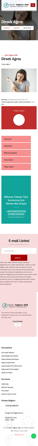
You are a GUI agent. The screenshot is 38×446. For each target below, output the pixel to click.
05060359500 (16, 214)
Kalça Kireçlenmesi (8, 362)
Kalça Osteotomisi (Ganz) (10, 359)
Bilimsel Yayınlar (7, 387)
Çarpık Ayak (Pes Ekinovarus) (11, 366)
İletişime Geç (19, 434)
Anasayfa (7, 28)
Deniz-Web (23, 431)
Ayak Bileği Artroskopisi (9, 356)
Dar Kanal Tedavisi (7, 352)
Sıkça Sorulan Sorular (8, 394)
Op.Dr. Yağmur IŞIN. (15, 428)
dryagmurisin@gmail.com (16, 217)
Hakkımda (4, 384)
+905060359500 (16, 211)
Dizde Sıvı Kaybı (6, 372)
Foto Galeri (5, 390)
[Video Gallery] (19, 120)
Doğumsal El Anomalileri (10, 369)
